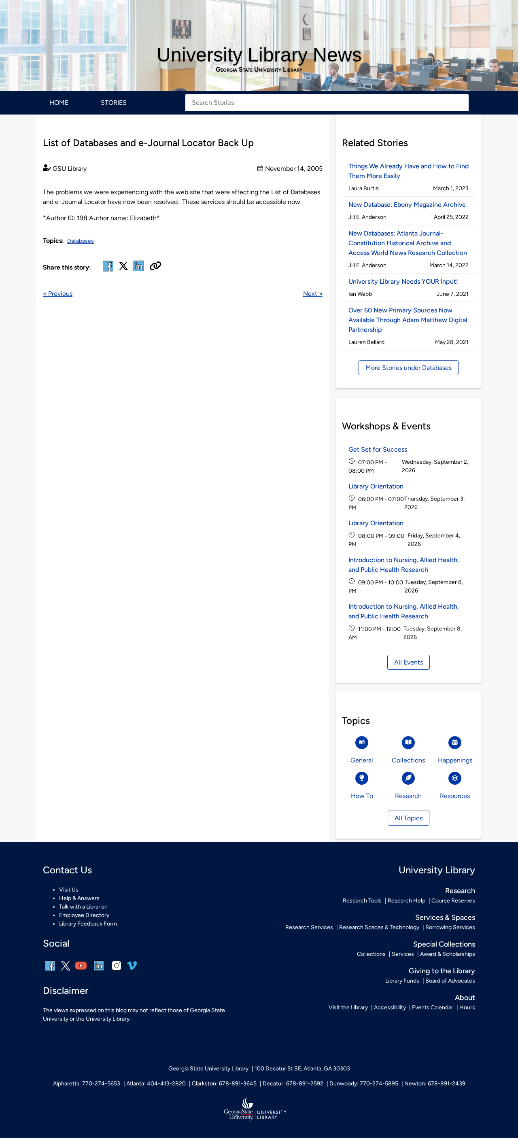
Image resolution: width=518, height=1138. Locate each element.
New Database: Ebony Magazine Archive (407, 204)
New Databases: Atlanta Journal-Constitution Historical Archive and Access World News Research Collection (407, 243)
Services (403, 954)
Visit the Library (348, 1007)
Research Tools (362, 900)
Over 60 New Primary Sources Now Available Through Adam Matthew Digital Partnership (407, 319)
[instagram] (116, 971)
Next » (313, 293)
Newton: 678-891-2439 (434, 1083)
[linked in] (139, 271)
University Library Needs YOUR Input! (403, 281)
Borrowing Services (450, 927)
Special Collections (444, 944)
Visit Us (69, 889)
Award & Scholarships (447, 954)
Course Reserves (453, 900)
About (465, 997)
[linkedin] (98, 971)
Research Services (309, 927)
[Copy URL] (155, 266)
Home (58, 102)
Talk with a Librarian (83, 906)
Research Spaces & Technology (379, 927)
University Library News (259, 55)
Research (460, 890)
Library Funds (402, 980)
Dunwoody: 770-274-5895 (363, 1083)
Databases (80, 241)
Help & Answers (79, 898)
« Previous (57, 293)
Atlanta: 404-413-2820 (156, 1083)
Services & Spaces (445, 917)
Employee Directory (84, 915)
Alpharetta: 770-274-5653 (86, 1083)
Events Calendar (432, 1007)
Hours (467, 1007)
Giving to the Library (442, 970)
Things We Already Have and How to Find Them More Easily (408, 171)
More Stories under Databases (408, 368)
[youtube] (81, 971)
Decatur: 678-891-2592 (293, 1083)
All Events (408, 662)
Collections (371, 954)
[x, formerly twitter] (123, 268)
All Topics (408, 818)
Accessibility (390, 1007)
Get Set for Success (377, 449)
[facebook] (108, 271)
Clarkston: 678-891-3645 (224, 1083)
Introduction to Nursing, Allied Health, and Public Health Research (403, 564)
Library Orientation (375, 486)
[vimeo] (132, 968)
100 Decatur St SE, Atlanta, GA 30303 (302, 1068)
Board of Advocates (450, 980)
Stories (114, 102)
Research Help (406, 900)
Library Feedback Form (88, 923)
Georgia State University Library (259, 69)
